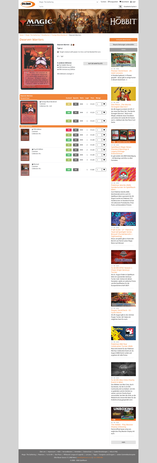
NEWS (123, 49)
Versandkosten (67, 451)
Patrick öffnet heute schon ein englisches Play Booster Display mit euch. (123, 431)
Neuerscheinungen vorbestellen (123, 44)
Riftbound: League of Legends (73, 454)
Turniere (103, 2)
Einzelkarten (46, 35)
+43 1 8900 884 (98, 457)
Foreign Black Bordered (59, 35)
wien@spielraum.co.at (84, 457)
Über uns (43, 451)
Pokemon (41, 454)
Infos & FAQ (113, 451)
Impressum (51, 451)
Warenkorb (125, 2)
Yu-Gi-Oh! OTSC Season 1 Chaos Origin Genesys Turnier (121, 270)
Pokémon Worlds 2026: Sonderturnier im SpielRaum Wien (123, 187)
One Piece (58, 454)
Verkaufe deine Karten (123, 39)
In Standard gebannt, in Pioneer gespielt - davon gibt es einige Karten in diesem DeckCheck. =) (123, 78)
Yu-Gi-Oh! (49, 454)
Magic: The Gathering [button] (46, 2)
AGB (58, 451)
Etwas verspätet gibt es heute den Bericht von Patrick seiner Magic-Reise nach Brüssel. (122, 241)
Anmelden (77, 451)
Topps (95, 454)
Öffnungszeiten (113, 2)
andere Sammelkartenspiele (126, 454)
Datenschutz (87, 451)
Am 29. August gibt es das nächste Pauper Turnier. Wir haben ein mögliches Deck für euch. (122, 317)
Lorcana (88, 454)
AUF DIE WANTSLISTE (95, 63)
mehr (123, 442)
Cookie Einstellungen (100, 451)
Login (134, 2)
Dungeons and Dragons (107, 454)
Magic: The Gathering (33, 35)
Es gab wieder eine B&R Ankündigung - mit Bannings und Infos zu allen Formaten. (123, 158)
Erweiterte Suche (130, 6)
